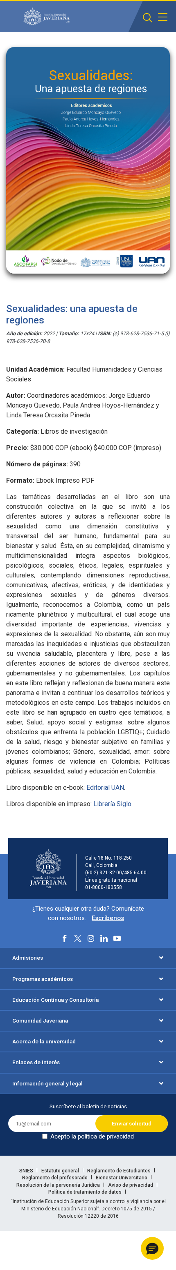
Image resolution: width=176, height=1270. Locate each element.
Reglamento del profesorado (55, 1178)
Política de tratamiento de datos (85, 1192)
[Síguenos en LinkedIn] (104, 938)
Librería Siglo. (112, 804)
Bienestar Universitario (122, 1178)
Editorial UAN (105, 787)
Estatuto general (60, 1171)
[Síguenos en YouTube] (117, 938)
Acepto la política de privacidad (92, 1136)
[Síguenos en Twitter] (77, 938)
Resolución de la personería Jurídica (58, 1185)
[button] (152, 1248)
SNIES (26, 1171)
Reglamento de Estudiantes (119, 1171)
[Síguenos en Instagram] (91, 938)
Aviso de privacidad (131, 1185)
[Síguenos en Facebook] (64, 938)
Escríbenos (108, 918)
